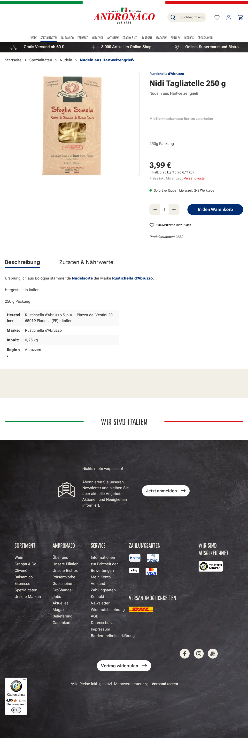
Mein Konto (101, 577)
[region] (124, 47)
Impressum (100, 629)
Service (98, 545)
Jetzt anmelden (161, 490)
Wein (19, 557)
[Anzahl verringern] (154, 209)
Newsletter (100, 603)
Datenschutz (102, 622)
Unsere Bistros (65, 570)
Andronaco (64, 545)
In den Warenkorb (215, 209)
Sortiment (25, 545)
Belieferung (62, 616)
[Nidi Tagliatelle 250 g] (72, 124)
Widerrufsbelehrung (108, 609)
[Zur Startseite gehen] (124, 16)
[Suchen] (172, 17)
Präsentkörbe (64, 577)
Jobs (57, 596)
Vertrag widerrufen (119, 665)
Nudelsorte (82, 278)
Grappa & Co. (26, 564)
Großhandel (63, 590)
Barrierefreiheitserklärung (113, 635)
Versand (98, 583)
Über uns (60, 557)
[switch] (16, 710)
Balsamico (24, 577)
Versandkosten (195, 178)
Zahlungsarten (103, 590)
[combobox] (192, 17)
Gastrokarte (63, 622)
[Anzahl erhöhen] (174, 209)
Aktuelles (61, 603)
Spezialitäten (26, 590)
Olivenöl (21, 570)
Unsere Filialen (65, 564)
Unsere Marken (28, 596)
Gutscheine (62, 583)
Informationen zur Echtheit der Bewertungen (104, 564)
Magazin (60, 609)
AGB (94, 616)
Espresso (22, 583)
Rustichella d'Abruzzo (166, 74)
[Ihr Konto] (228, 17)
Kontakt (97, 596)
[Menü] (24, 680)
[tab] (22, 263)
